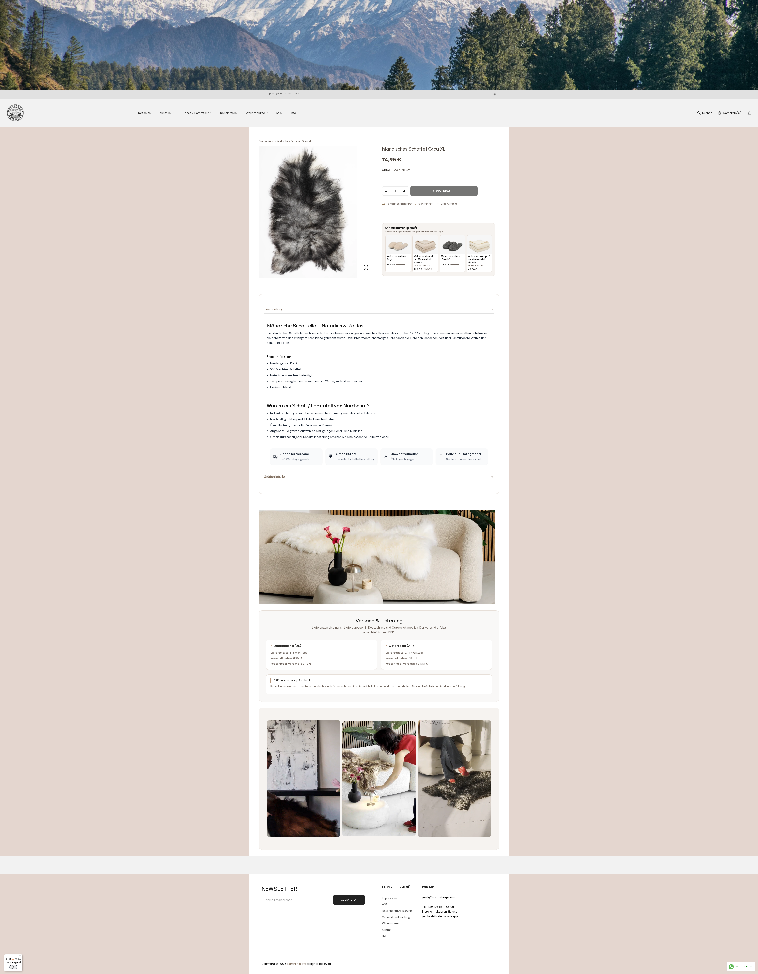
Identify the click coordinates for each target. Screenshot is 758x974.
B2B (384, 936)
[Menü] (20, 956)
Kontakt (387, 930)
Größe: (386, 170)
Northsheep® (296, 964)
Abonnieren (349, 899)
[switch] (13, 967)
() (731, 113)
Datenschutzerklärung (397, 911)
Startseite (265, 141)
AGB (385, 904)
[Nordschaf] (15, 112)
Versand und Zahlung (396, 917)
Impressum (389, 898)
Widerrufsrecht (392, 923)
